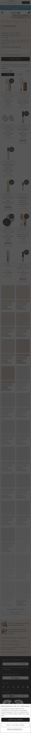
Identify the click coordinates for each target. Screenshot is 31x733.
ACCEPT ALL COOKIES (16, 720)
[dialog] (15, 718)
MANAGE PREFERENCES (14, 729)
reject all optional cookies (15, 725)
